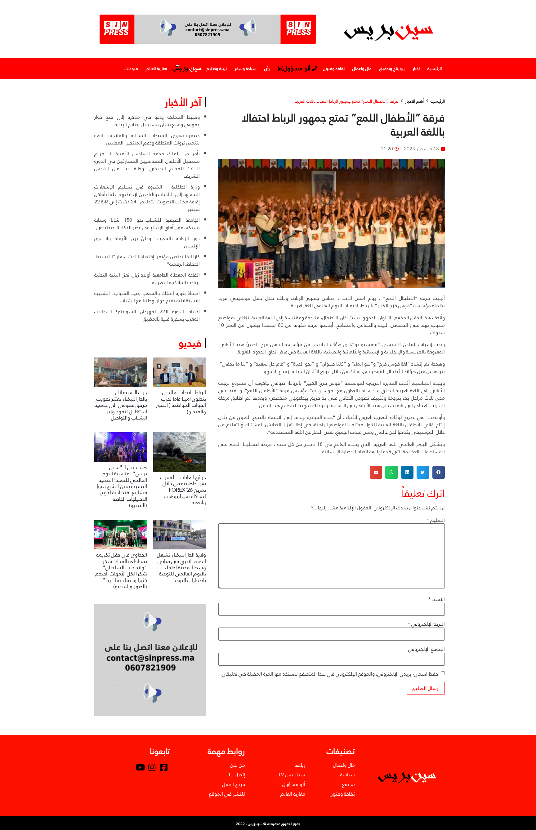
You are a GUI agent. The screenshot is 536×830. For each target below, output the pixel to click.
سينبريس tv (186, 68)
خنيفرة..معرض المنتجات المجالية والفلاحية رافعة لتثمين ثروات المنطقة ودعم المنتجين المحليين (147, 139)
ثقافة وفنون (334, 68)
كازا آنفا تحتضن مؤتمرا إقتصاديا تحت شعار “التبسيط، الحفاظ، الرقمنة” (147, 260)
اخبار (416, 68)
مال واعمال (362, 68)
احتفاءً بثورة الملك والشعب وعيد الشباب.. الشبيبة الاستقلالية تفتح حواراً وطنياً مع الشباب (147, 296)
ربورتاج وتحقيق (392, 68)
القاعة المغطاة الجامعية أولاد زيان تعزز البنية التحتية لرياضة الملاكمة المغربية (147, 278)
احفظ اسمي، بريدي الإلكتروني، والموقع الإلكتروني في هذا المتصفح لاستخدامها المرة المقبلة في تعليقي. (330, 674)
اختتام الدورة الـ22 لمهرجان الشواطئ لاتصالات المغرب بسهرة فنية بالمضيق (147, 315)
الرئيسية (434, 68)
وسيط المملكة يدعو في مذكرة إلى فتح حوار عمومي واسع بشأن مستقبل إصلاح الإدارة (147, 120)
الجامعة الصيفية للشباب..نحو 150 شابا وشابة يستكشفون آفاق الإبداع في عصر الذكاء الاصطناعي (147, 223)
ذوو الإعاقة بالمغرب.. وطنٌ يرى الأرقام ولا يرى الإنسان (147, 242)
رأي (267, 68)
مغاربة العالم (156, 68)
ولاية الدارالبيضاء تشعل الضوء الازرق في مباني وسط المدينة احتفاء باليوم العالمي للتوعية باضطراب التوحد (181, 567)
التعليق (436, 520)
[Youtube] (140, 767)
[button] (438, 472)
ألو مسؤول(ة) (294, 68)
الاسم (436, 599)
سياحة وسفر (245, 68)
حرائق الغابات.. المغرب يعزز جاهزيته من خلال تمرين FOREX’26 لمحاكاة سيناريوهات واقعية (183, 490)
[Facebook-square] (164, 767)
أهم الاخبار (414, 101)
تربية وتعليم (216, 68)
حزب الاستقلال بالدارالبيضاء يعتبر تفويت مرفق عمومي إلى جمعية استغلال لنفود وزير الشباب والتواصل (121, 405)
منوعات (131, 68)
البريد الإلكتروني (426, 624)
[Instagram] (152, 767)
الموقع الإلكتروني (426, 649)
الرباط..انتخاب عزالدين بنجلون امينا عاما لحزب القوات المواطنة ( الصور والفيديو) (181, 402)
